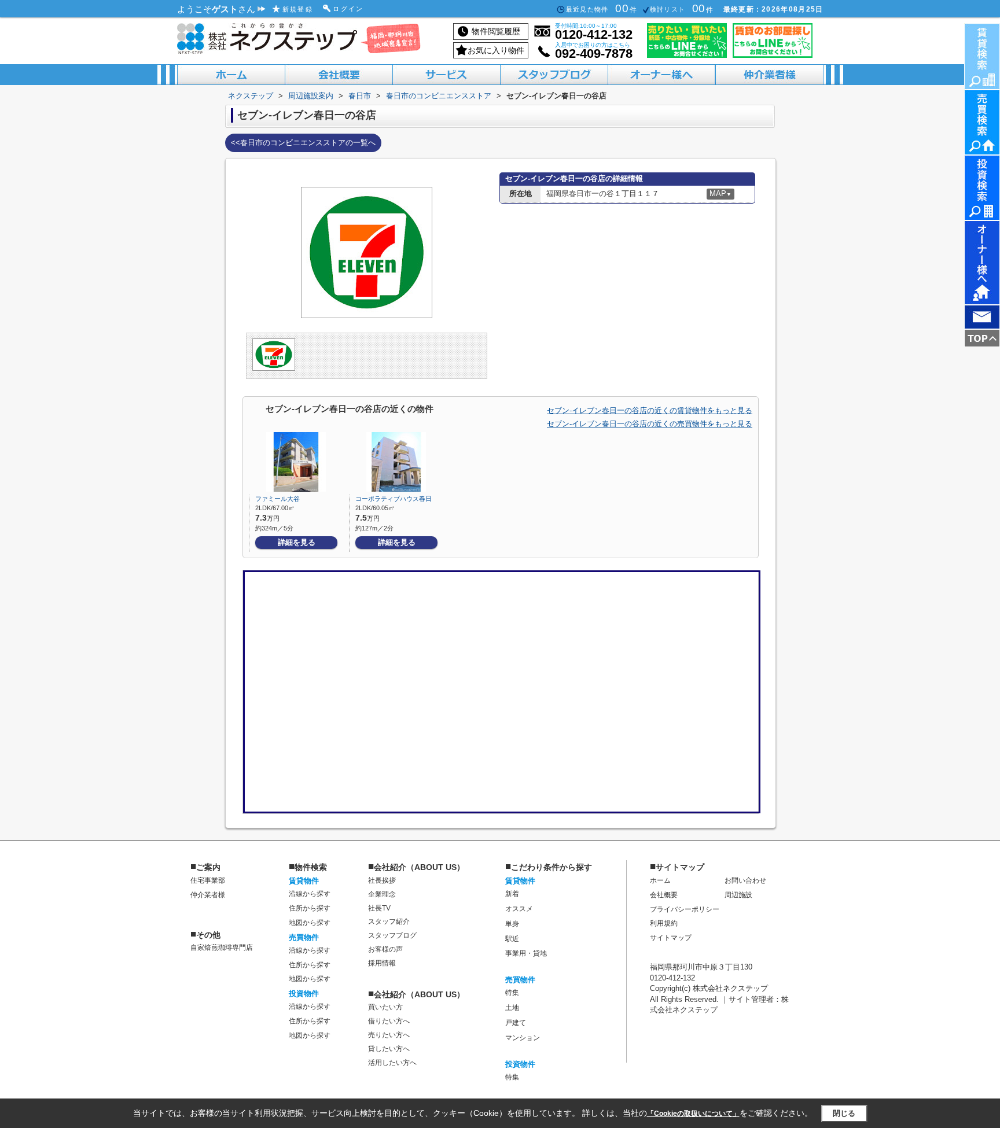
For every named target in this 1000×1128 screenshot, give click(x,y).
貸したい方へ (389, 1049)
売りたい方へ (389, 1035)
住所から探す (309, 908)
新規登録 (298, 9)
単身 (512, 924)
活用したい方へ (392, 1063)
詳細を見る (296, 542)
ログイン (348, 8)
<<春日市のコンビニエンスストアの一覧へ (303, 142)
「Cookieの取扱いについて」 (693, 1113)
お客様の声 (385, 949)
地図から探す (309, 923)
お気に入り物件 (496, 50)
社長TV (379, 908)
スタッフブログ (392, 935)
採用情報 (382, 963)
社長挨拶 (382, 880)
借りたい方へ (389, 1021)
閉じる (844, 1112)
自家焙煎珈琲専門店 (221, 947)
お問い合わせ (745, 880)
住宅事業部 (207, 880)
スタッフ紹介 (389, 921)
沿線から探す (309, 894)
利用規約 (664, 923)
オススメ (519, 909)
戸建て (515, 1023)
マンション (522, 1038)
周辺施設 (738, 895)
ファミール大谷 (277, 498)
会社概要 (664, 895)
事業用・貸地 (526, 953)
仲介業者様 (207, 895)
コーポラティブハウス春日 (393, 498)
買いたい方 (385, 1007)
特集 (512, 993)
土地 (512, 1008)
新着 (512, 894)
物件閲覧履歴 (496, 31)
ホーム (660, 880)
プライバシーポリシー (684, 909)
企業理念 (382, 894)
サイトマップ (671, 938)
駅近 (512, 939)
